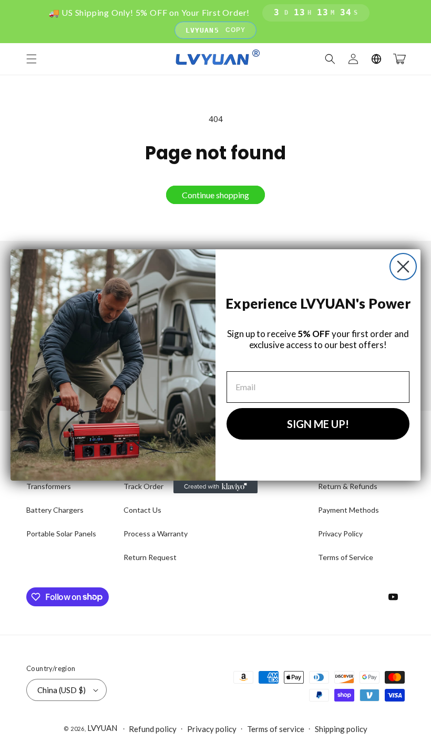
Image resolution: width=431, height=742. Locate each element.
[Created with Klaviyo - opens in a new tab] (215, 487)
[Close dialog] (403, 266)
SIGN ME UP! (318, 424)
